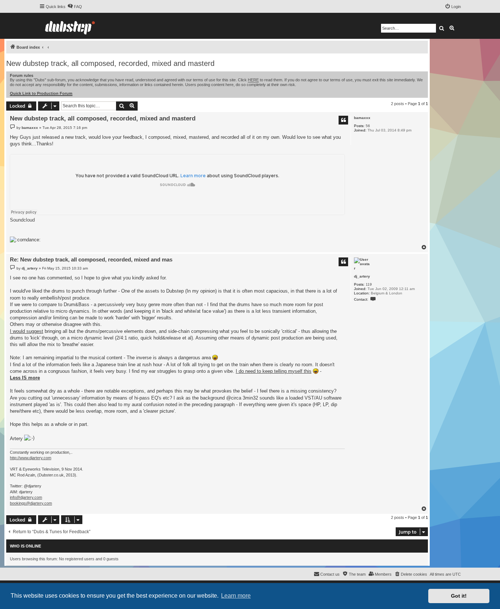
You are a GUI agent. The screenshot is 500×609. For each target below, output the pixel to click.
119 (369, 284)
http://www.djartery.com (30, 458)
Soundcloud (22, 220)
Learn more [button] (236, 596)
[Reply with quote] (343, 120)
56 (368, 126)
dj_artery (362, 276)
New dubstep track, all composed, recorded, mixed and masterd (110, 63)
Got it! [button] (459, 596)
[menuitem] (74, 6)
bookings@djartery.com (31, 503)
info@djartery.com (26, 497)
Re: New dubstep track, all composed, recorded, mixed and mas (91, 259)
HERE (253, 80)
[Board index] (70, 26)
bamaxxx (362, 118)
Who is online (25, 546)
